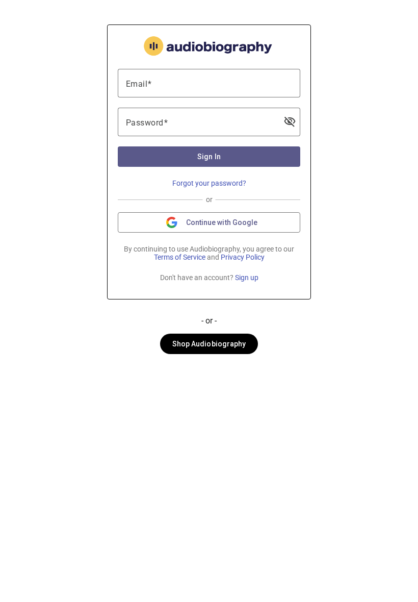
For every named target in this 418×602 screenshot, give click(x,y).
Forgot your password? (209, 183)
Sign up (246, 277)
